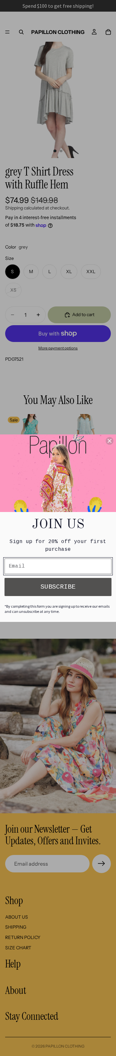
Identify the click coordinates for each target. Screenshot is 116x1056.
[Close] (109, 441)
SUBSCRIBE (58, 587)
